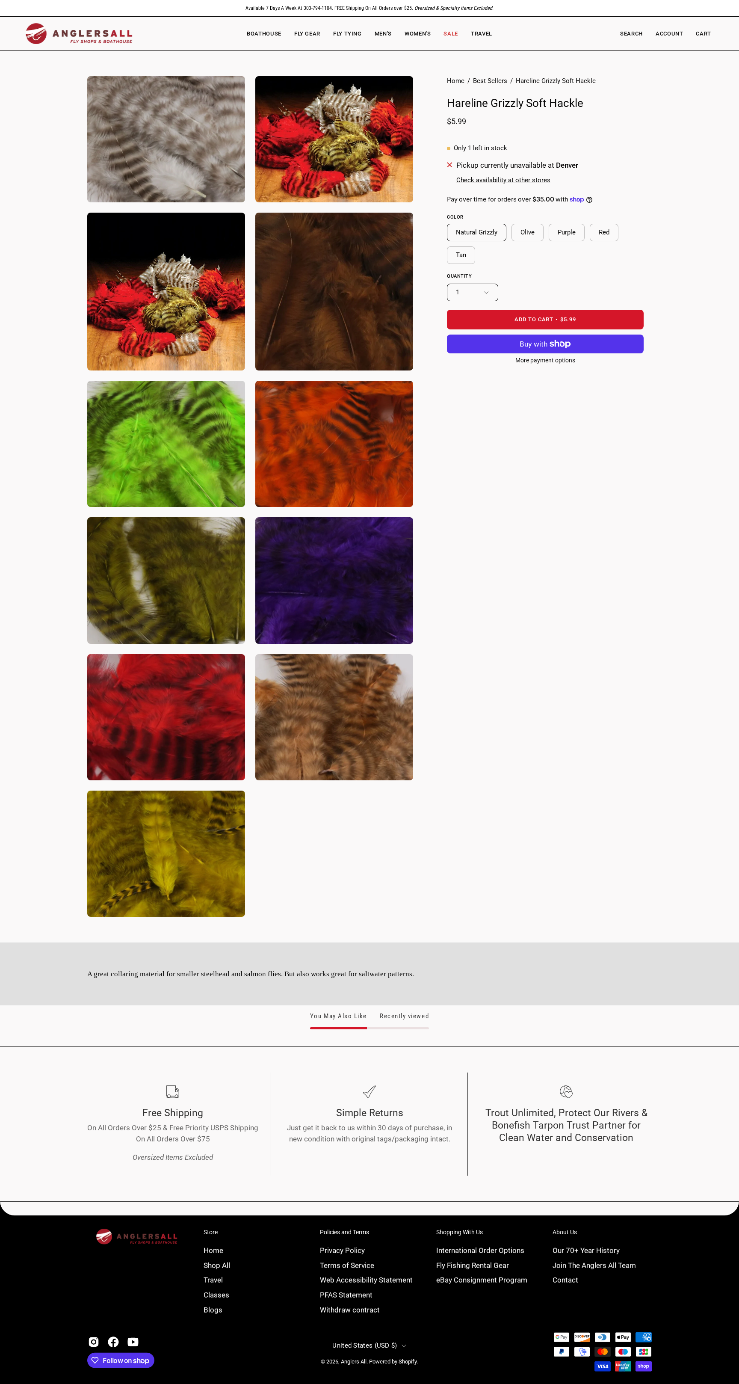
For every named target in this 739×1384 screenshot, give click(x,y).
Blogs (213, 1309)
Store (211, 1232)
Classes (216, 1294)
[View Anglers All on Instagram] (93, 1342)
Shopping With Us (459, 1232)
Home (455, 81)
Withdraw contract (350, 1309)
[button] (417, 33)
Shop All (217, 1265)
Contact (565, 1279)
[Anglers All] (79, 33)
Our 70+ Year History (586, 1250)
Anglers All (354, 1361)
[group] (369, 8)
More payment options (545, 360)
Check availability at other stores (503, 180)
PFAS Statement (346, 1294)
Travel (213, 1279)
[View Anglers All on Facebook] (113, 1342)
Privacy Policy (342, 1250)
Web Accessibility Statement (366, 1279)
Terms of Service (347, 1265)
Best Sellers (490, 81)
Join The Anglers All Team (594, 1265)
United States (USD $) (364, 1345)
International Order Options (480, 1250)
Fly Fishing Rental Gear (472, 1265)
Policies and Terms (344, 1232)
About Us (565, 1232)
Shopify (408, 1361)
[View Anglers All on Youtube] (133, 1342)
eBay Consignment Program (481, 1279)
